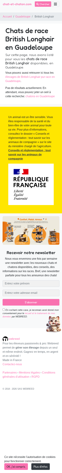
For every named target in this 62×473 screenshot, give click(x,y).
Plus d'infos (41, 466)
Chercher (44, 4)
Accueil (7, 16)
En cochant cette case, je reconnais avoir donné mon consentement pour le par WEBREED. (31, 313)
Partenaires (10, 372)
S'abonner (31, 302)
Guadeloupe (22, 16)
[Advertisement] (31, 433)
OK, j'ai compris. (16, 466)
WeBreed (14, 338)
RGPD (36, 376)
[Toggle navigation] (55, 4)
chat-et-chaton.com (17, 4)
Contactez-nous (12, 364)
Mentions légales (29, 372)
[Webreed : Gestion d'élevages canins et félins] (6, 338)
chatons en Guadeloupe (40, 96)
